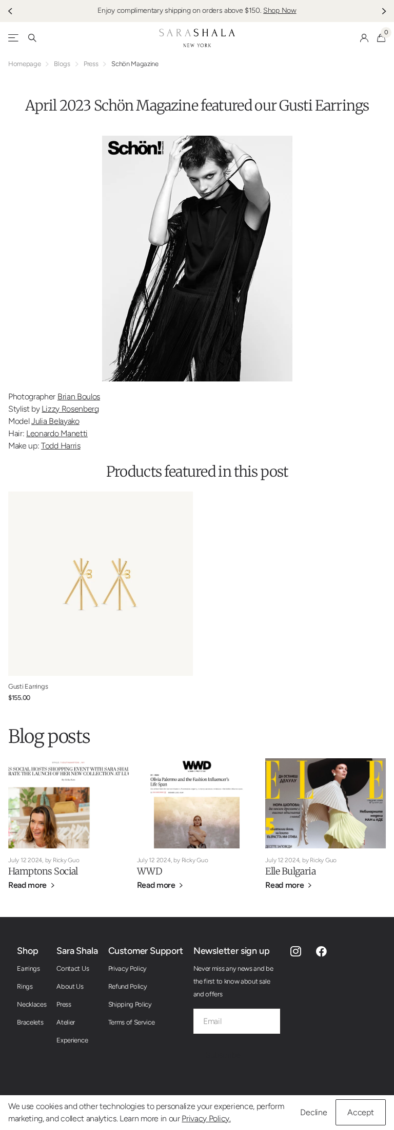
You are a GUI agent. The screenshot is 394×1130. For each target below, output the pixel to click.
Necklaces (31, 1004)
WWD (149, 871)
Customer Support (145, 950)
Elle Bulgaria (290, 871)
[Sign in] (364, 38)
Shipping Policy (130, 1004)
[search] (32, 38)
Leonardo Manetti (57, 433)
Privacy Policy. (206, 1118)
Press (91, 64)
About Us (69, 986)
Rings (24, 986)
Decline (313, 1112)
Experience (72, 1040)
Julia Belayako (55, 421)
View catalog (14, 38)
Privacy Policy (127, 968)
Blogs (62, 64)
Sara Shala (76, 950)
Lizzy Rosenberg (70, 409)
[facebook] (321, 951)
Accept (360, 1112)
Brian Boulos (78, 396)
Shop (27, 950)
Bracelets (30, 1022)
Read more (28, 885)
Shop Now (279, 10)
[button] (11, 11)
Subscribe (224, 1055)
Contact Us (72, 968)
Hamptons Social (43, 871)
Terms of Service (131, 1022)
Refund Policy (127, 986)
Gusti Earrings (324, 105)
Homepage (24, 64)
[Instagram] (295, 951)
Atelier (65, 1022)
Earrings (28, 968)
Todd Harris (60, 446)
